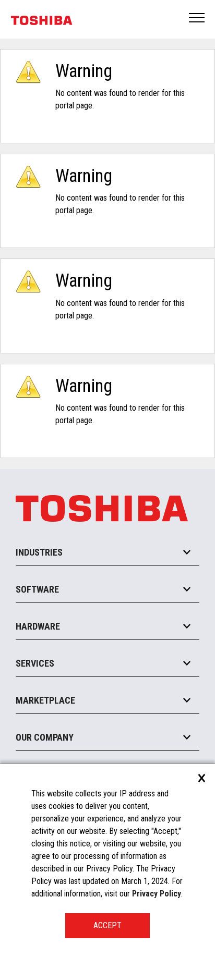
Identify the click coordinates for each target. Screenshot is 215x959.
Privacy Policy (156, 894)
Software (37, 589)
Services (35, 663)
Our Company (45, 737)
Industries (39, 552)
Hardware (38, 626)
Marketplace (45, 700)
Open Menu (197, 18)
